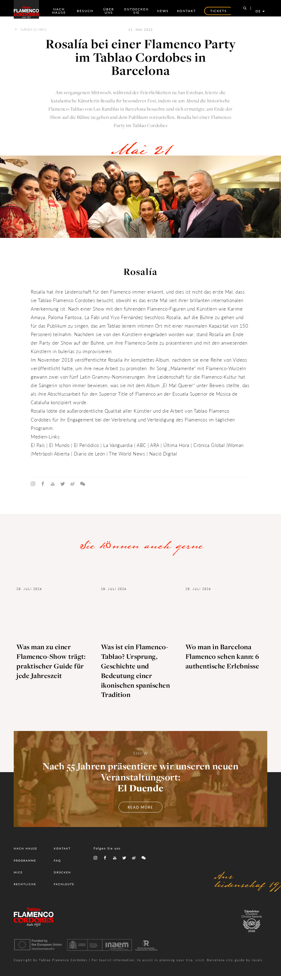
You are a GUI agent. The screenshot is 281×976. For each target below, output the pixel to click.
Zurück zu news (33, 29)
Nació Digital (164, 453)
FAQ (57, 860)
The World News (128, 453)
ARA (154, 445)
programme (25, 860)
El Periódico (86, 445)
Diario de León (88, 453)
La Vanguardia (118, 445)
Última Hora (176, 445)
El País (38, 445)
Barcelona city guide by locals (235, 960)
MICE (18, 872)
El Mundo (59, 445)
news (163, 11)
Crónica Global (209, 445)
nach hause (59, 11)
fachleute (64, 884)
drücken (62, 872)
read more (140, 807)
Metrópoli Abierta (51, 453)
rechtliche (25, 884)
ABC (141, 445)
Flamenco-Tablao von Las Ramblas (83, 109)
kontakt (186, 11)
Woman (235, 445)
